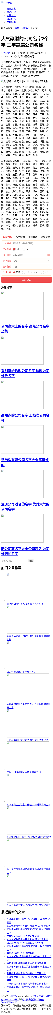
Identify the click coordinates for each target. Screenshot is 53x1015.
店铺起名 (11, 22)
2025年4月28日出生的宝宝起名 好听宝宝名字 (29, 837)
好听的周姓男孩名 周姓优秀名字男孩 (25, 604)
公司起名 (11, 19)
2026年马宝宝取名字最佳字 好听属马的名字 (28, 804)
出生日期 (7, 255)
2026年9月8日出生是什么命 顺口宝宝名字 (27, 939)
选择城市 (7, 261)
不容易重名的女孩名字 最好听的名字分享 (27, 740)
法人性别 (7, 249)
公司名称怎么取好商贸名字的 (21, 672)
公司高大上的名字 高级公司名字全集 (25, 943)
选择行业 (7, 266)
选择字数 (7, 272)
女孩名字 (11, 15)
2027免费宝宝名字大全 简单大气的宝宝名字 (28, 926)
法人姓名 (7, 243)
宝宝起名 (11, 9)
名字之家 (13, 996)
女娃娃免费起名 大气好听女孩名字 (24, 936)
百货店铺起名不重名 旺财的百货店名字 (26, 963)
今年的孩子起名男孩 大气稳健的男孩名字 (27, 984)
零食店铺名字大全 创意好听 (20, 953)
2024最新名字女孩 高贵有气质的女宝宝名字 (28, 905)
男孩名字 (11, 12)
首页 (17, 28)
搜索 (31, 561)
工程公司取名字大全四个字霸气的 (24, 772)
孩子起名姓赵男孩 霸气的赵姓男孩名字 (26, 973)
